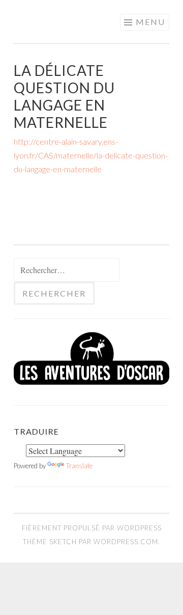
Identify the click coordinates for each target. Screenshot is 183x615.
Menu (150, 21)
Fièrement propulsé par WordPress (92, 528)
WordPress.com (126, 542)
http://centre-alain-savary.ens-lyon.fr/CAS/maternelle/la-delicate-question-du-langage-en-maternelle (91, 155)
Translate (79, 466)
